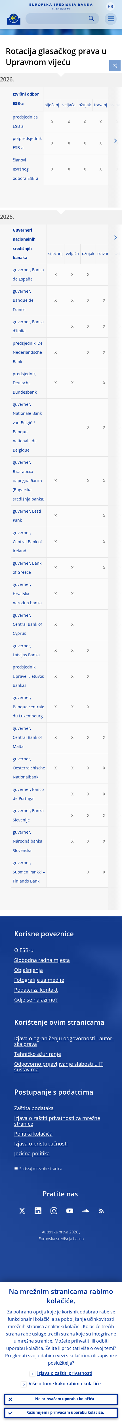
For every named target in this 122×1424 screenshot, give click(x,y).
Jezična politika (32, 1154)
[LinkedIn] (38, 1211)
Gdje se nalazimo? (36, 1000)
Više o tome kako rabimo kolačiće (65, 1384)
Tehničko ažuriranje (37, 1054)
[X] (22, 1211)
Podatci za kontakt (36, 990)
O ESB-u (23, 950)
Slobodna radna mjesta (42, 960)
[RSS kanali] (101, 1211)
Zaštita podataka (34, 1108)
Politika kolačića (33, 1134)
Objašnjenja (28, 970)
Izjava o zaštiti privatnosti (64, 1373)
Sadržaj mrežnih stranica (40, 1169)
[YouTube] (70, 1211)
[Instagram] (54, 1211)
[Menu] (111, 19)
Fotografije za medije (39, 980)
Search (91, 18)
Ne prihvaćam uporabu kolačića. (65, 1399)
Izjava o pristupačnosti (41, 1144)
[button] (110, 6)
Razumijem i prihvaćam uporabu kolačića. (65, 1413)
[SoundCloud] (85, 1211)
